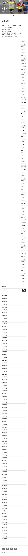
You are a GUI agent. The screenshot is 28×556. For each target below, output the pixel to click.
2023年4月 (23, 152)
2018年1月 (23, 281)
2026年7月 (23, 44)
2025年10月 (23, 69)
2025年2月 (23, 91)
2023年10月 (23, 136)
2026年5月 (23, 49)
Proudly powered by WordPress (9, 552)
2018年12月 (23, 253)
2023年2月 (23, 158)
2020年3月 (23, 211)
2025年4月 (23, 85)
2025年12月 (23, 63)
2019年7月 (23, 233)
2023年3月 (23, 155)
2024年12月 (23, 97)
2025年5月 (23, 83)
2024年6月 (23, 113)
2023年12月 (23, 130)
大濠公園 (10, 27)
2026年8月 (23, 41)
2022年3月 (23, 189)
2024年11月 (23, 99)
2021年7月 (23, 194)
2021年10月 (23, 192)
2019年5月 (23, 239)
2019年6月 (23, 236)
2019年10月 (23, 225)
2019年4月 (23, 242)
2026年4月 (23, 52)
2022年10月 (23, 169)
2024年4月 (23, 119)
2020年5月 (23, 206)
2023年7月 (23, 144)
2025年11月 (23, 66)
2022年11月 (23, 166)
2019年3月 (23, 245)
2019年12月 (23, 220)
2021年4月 (23, 197)
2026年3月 (23, 55)
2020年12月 (23, 203)
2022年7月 (23, 178)
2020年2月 (23, 214)
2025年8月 (23, 74)
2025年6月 (23, 80)
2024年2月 (23, 125)
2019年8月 (23, 231)
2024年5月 (23, 116)
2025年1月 (23, 94)
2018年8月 (23, 261)
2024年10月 (23, 102)
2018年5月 (23, 270)
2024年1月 (23, 127)
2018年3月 (23, 275)
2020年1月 (23, 217)
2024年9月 (23, 105)
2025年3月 (23, 88)
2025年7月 (23, 77)
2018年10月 (23, 256)
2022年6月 (23, 180)
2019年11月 (23, 222)
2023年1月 (23, 161)
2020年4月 (23, 208)
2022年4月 (23, 186)
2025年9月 (23, 72)
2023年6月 (23, 147)
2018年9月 (23, 259)
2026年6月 (23, 46)
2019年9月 (23, 228)
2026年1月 (23, 60)
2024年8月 (23, 108)
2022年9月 (23, 172)
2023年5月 (23, 150)
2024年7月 (23, 111)
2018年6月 (23, 267)
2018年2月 (23, 278)
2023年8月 (23, 141)
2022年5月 (23, 183)
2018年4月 (23, 273)
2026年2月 (23, 58)
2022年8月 (23, 175)
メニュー (15, 15)
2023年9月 (23, 139)
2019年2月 (23, 247)
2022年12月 (23, 164)
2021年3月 (23, 200)
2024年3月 (23, 122)
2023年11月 (23, 133)
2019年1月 (23, 250)
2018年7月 (23, 264)
